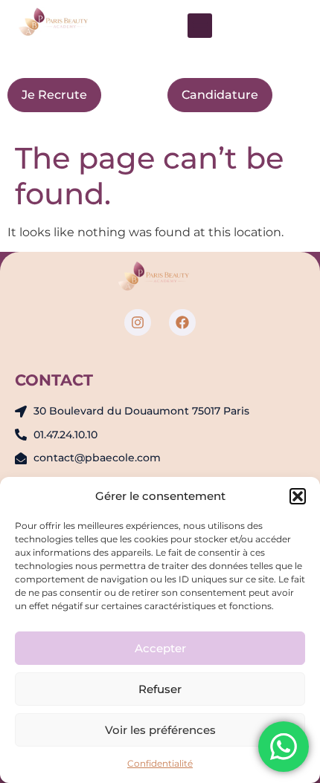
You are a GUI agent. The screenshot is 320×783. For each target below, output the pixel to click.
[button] (297, 496)
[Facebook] (182, 322)
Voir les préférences (160, 730)
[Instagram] (137, 322)
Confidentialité (160, 763)
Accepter (160, 648)
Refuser (160, 689)
